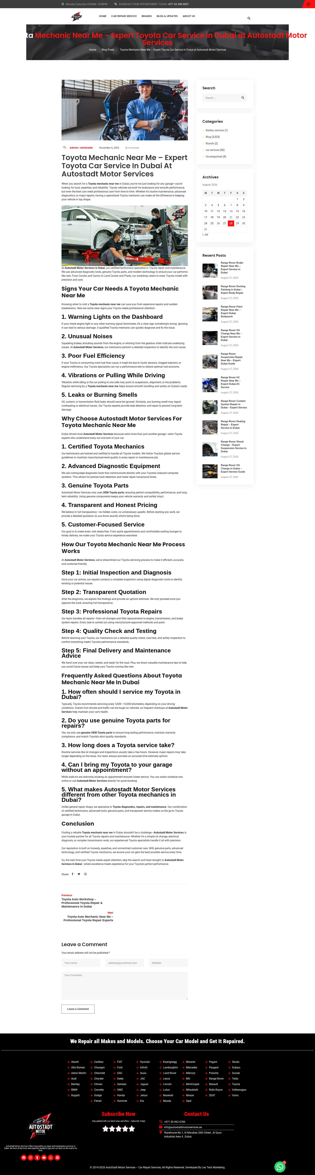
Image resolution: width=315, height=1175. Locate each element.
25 (211, 223)
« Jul (205, 234)
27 (224, 223)
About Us (189, 16)
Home (102, 16)
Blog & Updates (167, 16)
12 (218, 211)
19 (218, 217)
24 (205, 223)
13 (224, 211)
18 (211, 217)
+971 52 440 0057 (178, 4)
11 (211, 211)
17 (205, 217)
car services (212, 150)
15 (237, 211)
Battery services (215, 130)
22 (237, 217)
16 (243, 211)
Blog (208, 136)
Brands (147, 16)
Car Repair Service (124, 16)
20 (224, 217)
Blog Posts (108, 49)
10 (205, 211)
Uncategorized (214, 156)
